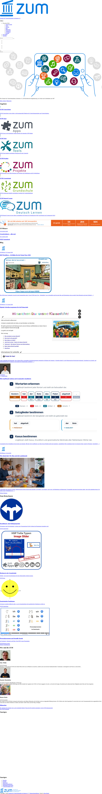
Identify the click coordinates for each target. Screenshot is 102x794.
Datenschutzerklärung (7, 784)
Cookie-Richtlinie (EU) (8, 786)
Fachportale (8, 30)
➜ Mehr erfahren (40, 224)
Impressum (5, 782)
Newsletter (5, 34)
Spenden (5, 35)
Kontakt (7, 33)
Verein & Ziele (9, 24)
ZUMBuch (8, 32)
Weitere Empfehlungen (5, 644)
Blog (7, 28)
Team (7, 25)
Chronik (7, 27)
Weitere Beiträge (3, 493)
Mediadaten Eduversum (8, 785)
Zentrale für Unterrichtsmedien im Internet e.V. (10, 18)
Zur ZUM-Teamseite (4, 709)
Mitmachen (8, 29)
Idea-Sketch (46, 793)
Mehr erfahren (3, 100)
